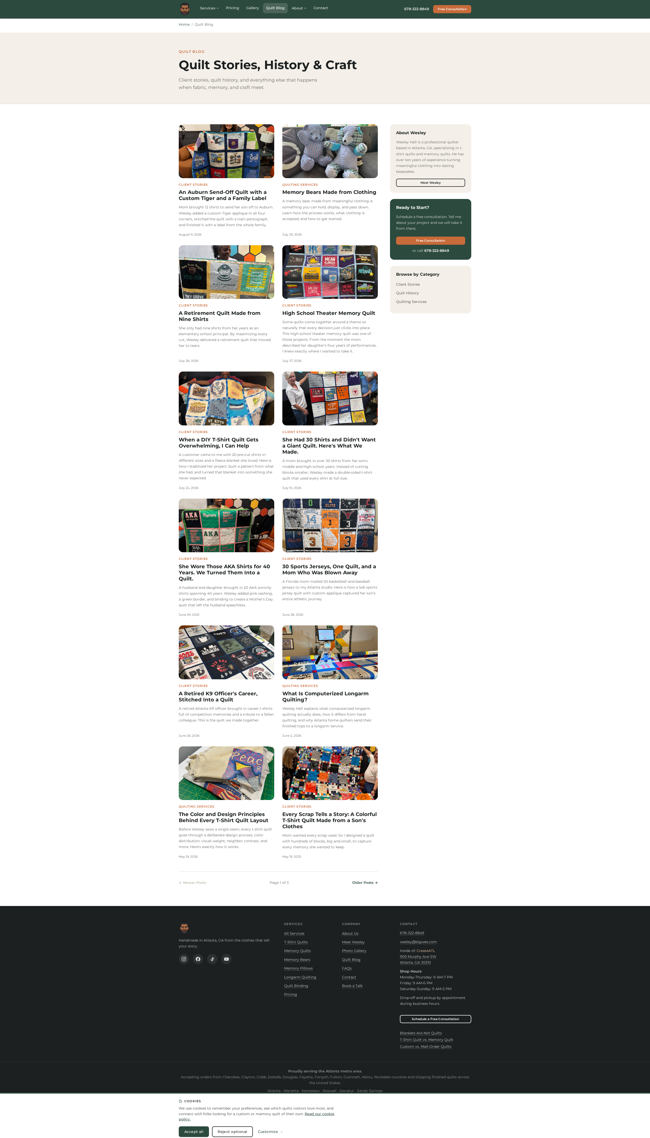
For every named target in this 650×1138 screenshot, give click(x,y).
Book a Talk (352, 985)
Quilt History (407, 293)
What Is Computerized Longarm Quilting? (325, 696)
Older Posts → (365, 882)
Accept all (193, 1127)
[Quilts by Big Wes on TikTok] (212, 959)
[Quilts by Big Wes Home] (185, 9)
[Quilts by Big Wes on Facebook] (198, 959)
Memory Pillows (298, 968)
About (297, 8)
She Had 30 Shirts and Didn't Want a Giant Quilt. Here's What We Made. (329, 446)
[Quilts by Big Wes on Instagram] (184, 959)
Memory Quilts (297, 950)
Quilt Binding (296, 985)
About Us (350, 933)
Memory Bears (297, 959)
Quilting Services (411, 301)
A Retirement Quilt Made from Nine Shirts (220, 316)
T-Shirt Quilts (296, 942)
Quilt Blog (275, 8)
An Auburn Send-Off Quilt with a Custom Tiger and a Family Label (223, 195)
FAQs (347, 968)
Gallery (252, 8)
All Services (294, 933)
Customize (268, 1127)
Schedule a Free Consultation (435, 1019)
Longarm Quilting (300, 977)
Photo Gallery (354, 950)
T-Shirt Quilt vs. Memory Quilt (426, 1039)
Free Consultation (452, 9)
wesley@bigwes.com (418, 942)
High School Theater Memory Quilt (328, 313)
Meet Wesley (430, 182)
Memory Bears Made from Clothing (329, 192)
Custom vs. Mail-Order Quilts (425, 1046)
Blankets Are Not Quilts (421, 1033)
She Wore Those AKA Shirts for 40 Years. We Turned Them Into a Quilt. (224, 572)
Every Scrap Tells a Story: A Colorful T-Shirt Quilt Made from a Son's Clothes (329, 820)
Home (184, 24)
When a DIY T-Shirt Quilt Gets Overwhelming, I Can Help (218, 443)
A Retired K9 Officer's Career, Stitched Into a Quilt (218, 696)
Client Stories (408, 284)
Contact (321, 8)
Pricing (232, 8)
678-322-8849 (416, 9)
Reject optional (232, 1127)
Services (207, 8)
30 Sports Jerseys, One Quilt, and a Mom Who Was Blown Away (329, 569)
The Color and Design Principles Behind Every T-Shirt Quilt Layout (223, 817)
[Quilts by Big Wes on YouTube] (226, 959)
